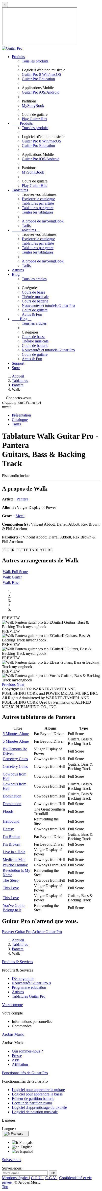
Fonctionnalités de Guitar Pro (25, 1073)
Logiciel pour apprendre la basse (37, 1094)
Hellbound (11, 821)
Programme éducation (29, 987)
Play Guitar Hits (34, 119)
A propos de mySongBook (43, 221)
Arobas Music (13, 1034)
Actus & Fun (32, 314)
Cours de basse (33, 292)
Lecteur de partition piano (32, 1103)
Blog (16, 274)
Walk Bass (11, 582)
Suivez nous (11, 1160)
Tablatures (20, 190)
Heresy (8, 829)
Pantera (22, 499)
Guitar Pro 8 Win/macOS (41, 74)
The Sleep (11, 880)
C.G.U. (37, 1178)
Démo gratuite (23, 978)
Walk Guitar (12, 577)
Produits (18, 57)
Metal (20, 516)
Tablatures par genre (37, 208)
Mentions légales (15, 1178)
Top (5, 1187)
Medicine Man (14, 859)
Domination (12, 796)
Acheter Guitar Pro (47, 932)
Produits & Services (17, 962)
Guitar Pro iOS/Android (40, 92)
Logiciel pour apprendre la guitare (38, 1090)
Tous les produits (35, 61)
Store (16, 368)
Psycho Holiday (15, 865)
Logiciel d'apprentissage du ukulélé (39, 1107)
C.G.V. (51, 1178)
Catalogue (20, 419)
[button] (9, 684)
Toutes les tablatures (37, 212)
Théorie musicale (35, 297)
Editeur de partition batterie (33, 1098)
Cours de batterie (35, 301)
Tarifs (26, 225)
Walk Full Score (15, 572)
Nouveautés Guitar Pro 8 (31, 983)
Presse (17, 1055)
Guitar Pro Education (38, 79)
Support (18, 363)
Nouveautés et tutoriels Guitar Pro (48, 305)
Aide (16, 1060)
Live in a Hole (14, 852)
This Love (11, 888)
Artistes (18, 270)
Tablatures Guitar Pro (28, 996)
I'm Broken (11, 836)
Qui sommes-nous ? (27, 1051)
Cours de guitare (35, 310)
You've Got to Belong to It (14, 907)
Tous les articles (34, 279)
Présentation (21, 415)
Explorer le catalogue (38, 199)
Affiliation (20, 1064)
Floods (8, 811)
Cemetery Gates (15, 759)
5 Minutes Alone (16, 734)
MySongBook (33, 105)
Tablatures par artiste (38, 203)
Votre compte (12, 1005)
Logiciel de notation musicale (35, 1112)
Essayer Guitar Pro (16, 932)
